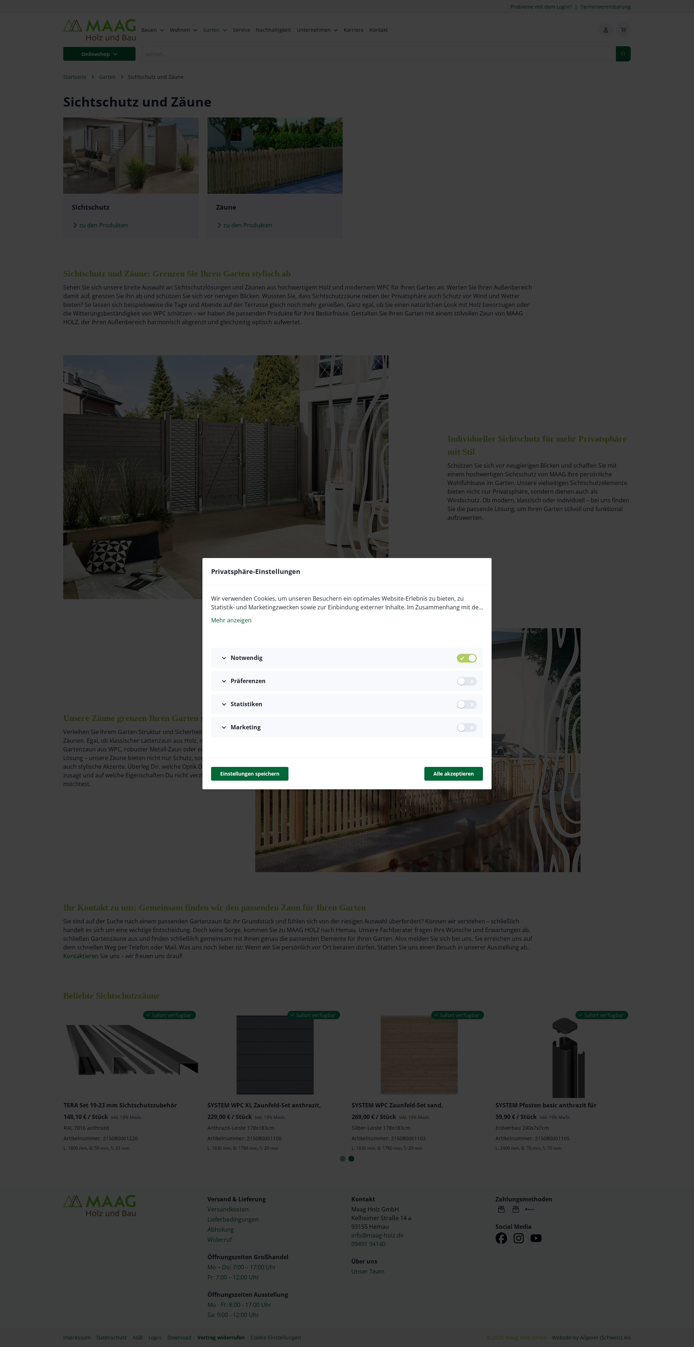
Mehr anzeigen (231, 620)
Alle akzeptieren (453, 773)
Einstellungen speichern (249, 773)
